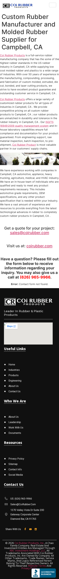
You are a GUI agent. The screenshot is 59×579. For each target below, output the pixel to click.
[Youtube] (31, 529)
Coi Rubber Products (12, 55)
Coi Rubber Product (24, 144)
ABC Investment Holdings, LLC (27, 550)
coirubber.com (39, 246)
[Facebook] (26, 529)
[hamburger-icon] (52, 5)
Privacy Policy (29, 568)
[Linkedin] (36, 529)
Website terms (37, 565)
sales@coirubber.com (29, 232)
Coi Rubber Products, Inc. (29, 543)
